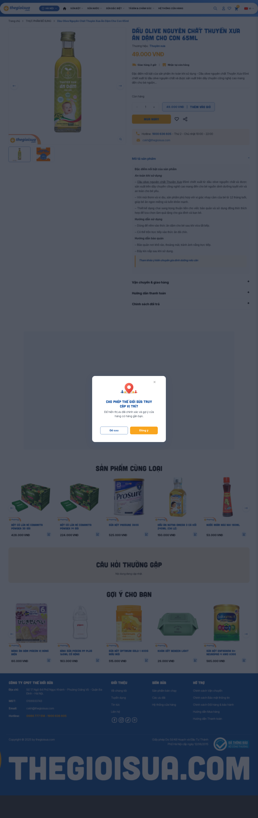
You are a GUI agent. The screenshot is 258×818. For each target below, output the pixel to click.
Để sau (114, 430)
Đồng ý (143, 430)
